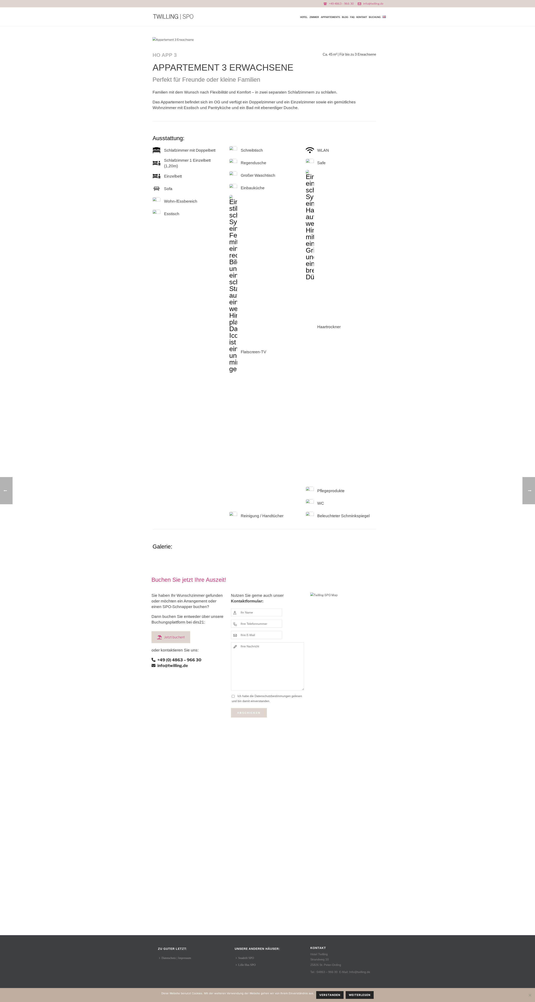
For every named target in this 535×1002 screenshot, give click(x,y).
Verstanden (329, 995)
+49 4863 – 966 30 (341, 3)
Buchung (375, 17)
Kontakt (361, 17)
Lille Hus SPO (247, 964)
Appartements (330, 17)
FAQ (352, 17)
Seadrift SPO (246, 958)
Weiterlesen (360, 995)
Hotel (304, 17)
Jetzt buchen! (174, 637)
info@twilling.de (373, 3)
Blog (345, 17)
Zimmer (314, 17)
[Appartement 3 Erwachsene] (173, 39)
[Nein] (530, 995)
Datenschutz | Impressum (176, 958)
